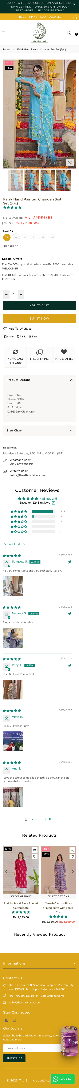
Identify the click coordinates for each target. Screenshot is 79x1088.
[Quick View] (34, 850)
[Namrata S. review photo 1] (13, 638)
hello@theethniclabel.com (27, 475)
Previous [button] (8, 108)
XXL (52, 237)
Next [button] (70, 108)
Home (6, 49)
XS (6, 237)
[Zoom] (70, 162)
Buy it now (39, 319)
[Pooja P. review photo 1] (13, 689)
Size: (8, 230)
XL (43, 237)
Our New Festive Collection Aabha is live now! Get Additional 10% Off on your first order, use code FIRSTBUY (39, 6)
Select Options (20, 896)
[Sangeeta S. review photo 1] (13, 586)
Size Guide (10, 246)
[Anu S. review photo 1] (13, 797)
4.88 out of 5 (48, 499)
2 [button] (32, 819)
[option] (39, 114)
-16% (8, 849)
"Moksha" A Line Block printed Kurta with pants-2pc (21, 908)
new (9, 67)
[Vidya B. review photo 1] (13, 741)
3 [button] (39, 819)
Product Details (19, 380)
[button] (12, 208)
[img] (12, 556)
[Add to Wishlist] (34, 856)
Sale (9, 62)
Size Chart (15, 431)
